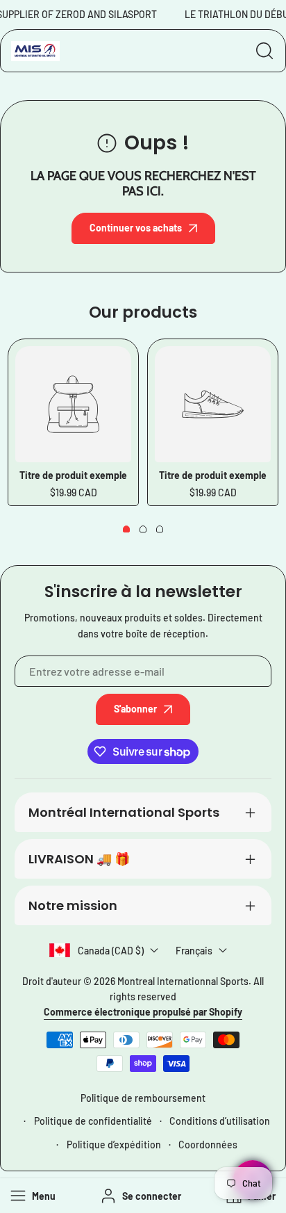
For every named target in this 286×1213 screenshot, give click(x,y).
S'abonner (135, 709)
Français (194, 950)
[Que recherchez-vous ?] (264, 50)
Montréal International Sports (123, 812)
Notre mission (72, 905)
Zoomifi (254, 1198)
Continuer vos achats (136, 228)
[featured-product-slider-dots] (126, 529)
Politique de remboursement (143, 1098)
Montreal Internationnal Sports (183, 981)
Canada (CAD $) (111, 950)
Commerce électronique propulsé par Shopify (143, 1012)
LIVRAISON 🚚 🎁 (79, 859)
